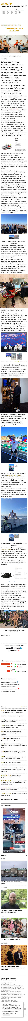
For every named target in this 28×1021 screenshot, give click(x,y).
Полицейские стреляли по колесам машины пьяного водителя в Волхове (13, 752)
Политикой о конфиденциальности (11, 1012)
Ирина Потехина (13, 109)
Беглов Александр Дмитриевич (9, 682)
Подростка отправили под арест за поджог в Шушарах (14, 788)
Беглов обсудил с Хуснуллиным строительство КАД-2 (11, 776)
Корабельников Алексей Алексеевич (10, 684)
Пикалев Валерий (21, 671)
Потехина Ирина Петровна (8, 691)
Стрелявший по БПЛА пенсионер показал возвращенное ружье (12, 726)
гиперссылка (16, 988)
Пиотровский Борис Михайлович (9, 689)
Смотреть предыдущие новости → (14, 799)
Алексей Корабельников (14, 475)
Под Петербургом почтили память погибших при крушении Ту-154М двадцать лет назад (14, 782)
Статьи (3, 858)
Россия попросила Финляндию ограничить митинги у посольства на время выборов (14, 745)
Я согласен (6, 1014)
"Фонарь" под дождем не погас (10, 939)
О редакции (5, 978)
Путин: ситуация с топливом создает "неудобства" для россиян (13, 720)
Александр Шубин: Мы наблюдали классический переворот (11, 911)
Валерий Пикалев (6, 550)
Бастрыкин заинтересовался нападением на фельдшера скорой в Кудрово (11, 732)
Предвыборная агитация (9, 980)
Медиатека (4, 25)
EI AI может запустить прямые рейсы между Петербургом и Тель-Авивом (13, 757)
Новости (3, 707)
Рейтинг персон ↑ (14, 805)
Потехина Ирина (21, 664)
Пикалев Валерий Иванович (8, 686)
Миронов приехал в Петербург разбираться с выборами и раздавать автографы (13, 967)
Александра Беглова (19, 362)
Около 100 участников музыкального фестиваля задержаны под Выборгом (13, 769)
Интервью (4, 887)
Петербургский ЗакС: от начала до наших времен (14, 882)
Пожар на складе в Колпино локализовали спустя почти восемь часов (13, 763)
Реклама (13, 978)
